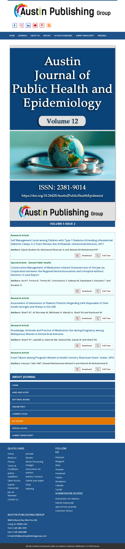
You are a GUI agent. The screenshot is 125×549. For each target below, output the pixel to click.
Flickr (57, 465)
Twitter (58, 477)
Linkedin (59, 485)
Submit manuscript (64, 502)
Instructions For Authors (67, 498)
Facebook (60, 473)
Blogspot (59, 461)
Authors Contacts (34, 476)
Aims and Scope (20, 392)
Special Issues (19, 428)
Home (12, 35)
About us (12, 457)
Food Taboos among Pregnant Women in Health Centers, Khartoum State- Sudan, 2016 (62, 357)
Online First (18, 406)
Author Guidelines (63, 35)
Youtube (59, 469)
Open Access (14, 480)
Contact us (13, 499)
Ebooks (47, 35)
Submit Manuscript (85, 35)
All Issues (17, 421)
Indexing (102, 35)
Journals (22, 35)
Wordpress (60, 481)
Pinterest (59, 457)
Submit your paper (35, 480)
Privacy (11, 461)
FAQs (28, 484)
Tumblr (58, 489)
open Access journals (65, 506)
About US (35, 35)
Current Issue (19, 413)
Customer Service (64, 510)
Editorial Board (21, 399)
